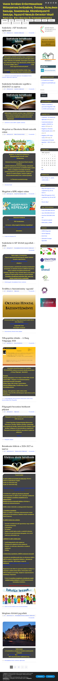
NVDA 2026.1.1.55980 (47, 222)
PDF (15, 158)
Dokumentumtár (16, 23)
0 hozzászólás (31, 32)
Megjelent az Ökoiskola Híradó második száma (19, 130)
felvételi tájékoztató (17, 75)
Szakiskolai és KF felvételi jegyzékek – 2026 (18, 244)
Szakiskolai (12, 654)
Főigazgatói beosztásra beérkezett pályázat (16, 408)
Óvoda (11, 20)
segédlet (18, 122)
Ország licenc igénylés (47, 220)
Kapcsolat (25, 23)
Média (15, 134)
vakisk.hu (6, 673)
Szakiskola (38, 20)
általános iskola (15, 606)
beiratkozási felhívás (23, 606)
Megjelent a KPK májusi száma (15, 191)
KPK (15, 236)
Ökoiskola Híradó (20, 134)
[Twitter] (48, 3)
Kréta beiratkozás (14, 563)
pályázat (20, 331)
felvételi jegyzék (8, 282)
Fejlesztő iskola (29, 20)
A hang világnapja (8, 398)
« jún (42, 169)
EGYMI (44, 20)
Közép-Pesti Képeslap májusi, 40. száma (19, 219)
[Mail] (46, 3)
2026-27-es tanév (8, 606)
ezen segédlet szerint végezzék (22, 118)
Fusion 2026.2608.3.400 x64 (48, 210)
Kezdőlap (5, 20)
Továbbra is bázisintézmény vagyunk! (18, 288)
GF (4, 32)
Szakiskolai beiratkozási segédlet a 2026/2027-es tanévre (16, 85)
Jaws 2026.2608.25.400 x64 (48, 213)
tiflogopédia (14, 400)
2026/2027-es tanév (9, 75)
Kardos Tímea (30, 398)
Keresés (42, 89)
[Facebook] (51, 3)
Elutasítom (50, 676)
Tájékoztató (21, 32)
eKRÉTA (14, 122)
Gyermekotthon (6, 23)
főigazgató (7, 439)
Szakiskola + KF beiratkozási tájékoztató (14, 29)
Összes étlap (45, 202)
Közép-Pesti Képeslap (18, 193)
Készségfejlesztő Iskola (26, 75)
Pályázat (19, 435)
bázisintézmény (8, 331)
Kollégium (51, 20)
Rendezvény (19, 343)
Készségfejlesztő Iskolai (24, 654)
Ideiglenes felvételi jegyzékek (14, 613)
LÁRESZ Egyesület (46, 231)
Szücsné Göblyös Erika (6, 400)
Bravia (15, 343)
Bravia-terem (23, 398)
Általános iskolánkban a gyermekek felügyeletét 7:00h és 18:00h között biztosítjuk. (48, 106)
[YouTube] (56, 3)
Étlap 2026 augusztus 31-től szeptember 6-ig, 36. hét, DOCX (48, 190)
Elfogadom (40, 676)
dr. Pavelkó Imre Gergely (47, 80)
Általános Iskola (19, 20)
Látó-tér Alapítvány (46, 233)
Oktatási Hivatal (15, 331)
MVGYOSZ (44, 236)
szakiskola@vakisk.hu (25, 64)
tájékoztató (14, 77)
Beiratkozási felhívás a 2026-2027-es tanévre (17, 447)
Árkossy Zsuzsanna (17, 398)
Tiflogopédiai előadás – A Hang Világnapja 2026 (15, 339)
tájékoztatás (9, 77)
